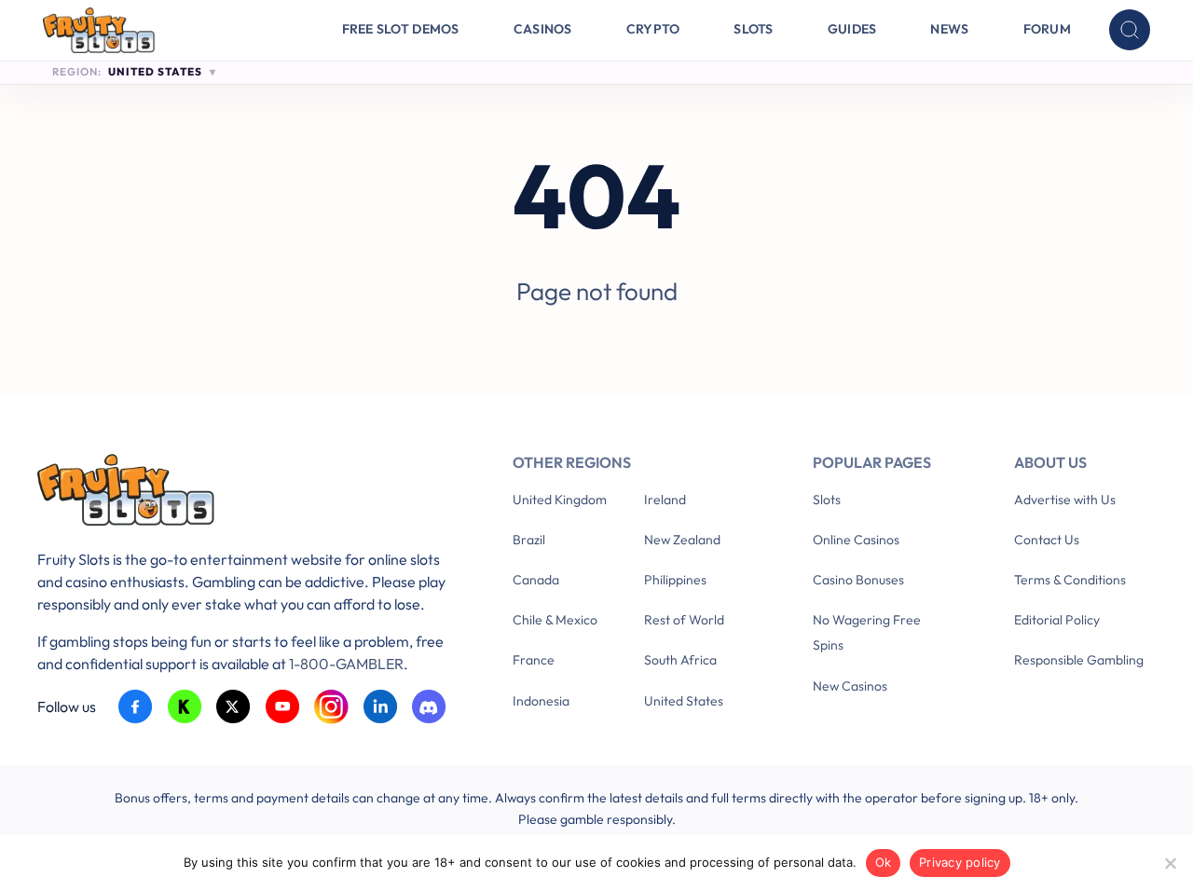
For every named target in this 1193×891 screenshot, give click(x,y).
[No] (1169, 863)
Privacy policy (960, 862)
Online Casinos (856, 539)
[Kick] (185, 707)
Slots (753, 29)
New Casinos (850, 686)
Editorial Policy (1057, 619)
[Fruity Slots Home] (247, 493)
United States (683, 700)
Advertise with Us (1065, 499)
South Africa (680, 659)
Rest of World (684, 619)
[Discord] (429, 707)
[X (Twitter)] (233, 707)
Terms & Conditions (1070, 579)
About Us (1050, 462)
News (949, 29)
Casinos (543, 29)
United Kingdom (560, 499)
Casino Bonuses (858, 579)
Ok (883, 862)
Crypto (653, 29)
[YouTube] (283, 707)
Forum (1047, 29)
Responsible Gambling (1079, 659)
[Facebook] (135, 707)
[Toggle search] (1129, 29)
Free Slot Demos (400, 29)
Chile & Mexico (555, 619)
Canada (536, 579)
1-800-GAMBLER (346, 663)
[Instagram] (331, 707)
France (534, 659)
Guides (852, 29)
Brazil (529, 539)
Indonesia (541, 700)
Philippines (675, 579)
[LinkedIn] (380, 707)
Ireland (665, 499)
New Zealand (682, 539)
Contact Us (1046, 539)
